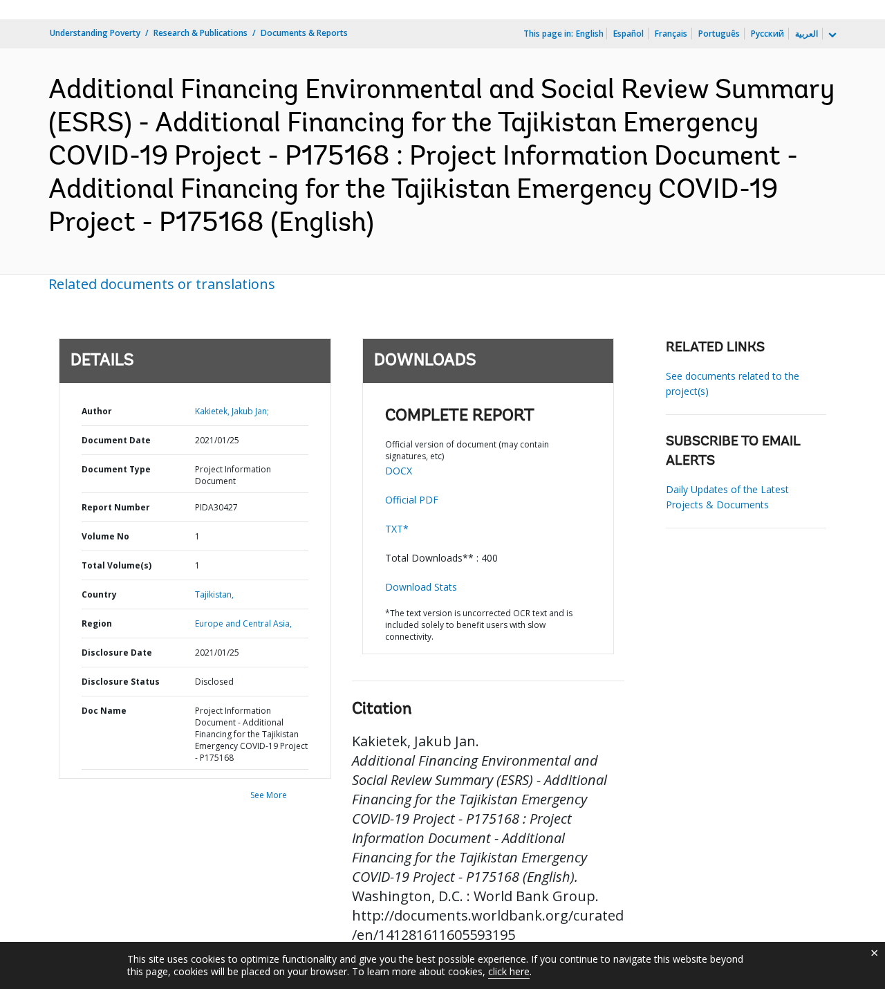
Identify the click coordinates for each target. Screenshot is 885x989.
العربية (806, 33)
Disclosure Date (117, 652)
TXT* (397, 528)
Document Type (116, 469)
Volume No (105, 536)
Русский (767, 33)
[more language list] (831, 35)
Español (628, 33)
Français (671, 33)
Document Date (116, 440)
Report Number (116, 507)
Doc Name (104, 711)
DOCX (398, 470)
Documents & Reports (304, 33)
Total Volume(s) (116, 565)
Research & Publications (200, 33)
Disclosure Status (121, 681)
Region (97, 623)
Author (97, 411)
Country (99, 594)
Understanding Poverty (95, 33)
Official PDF (411, 499)
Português (719, 33)
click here (509, 971)
